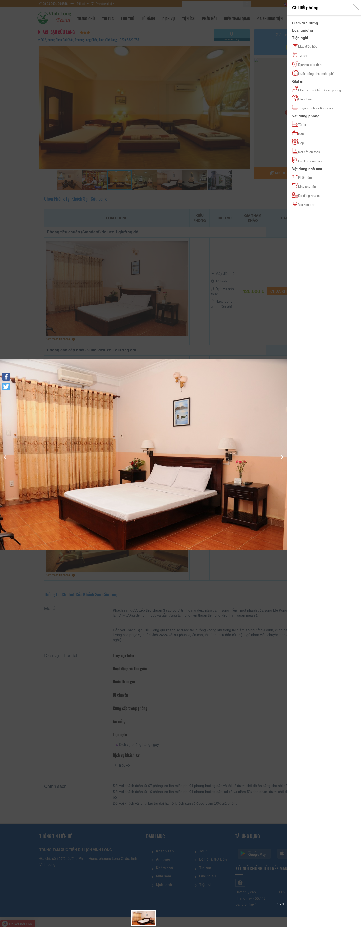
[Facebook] (6, 377)
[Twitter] (6, 386)
